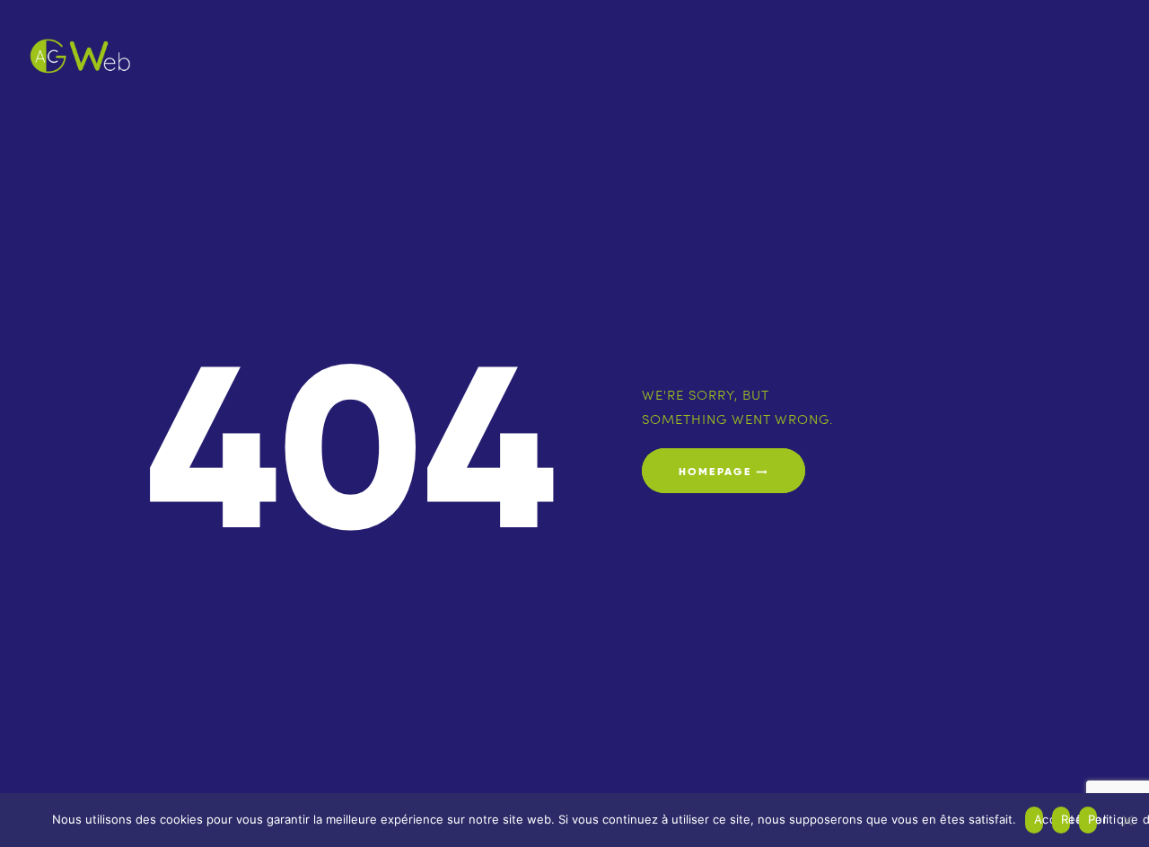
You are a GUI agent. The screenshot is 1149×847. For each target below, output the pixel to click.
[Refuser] (1127, 820)
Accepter (1038, 819)
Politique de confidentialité (1092, 819)
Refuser (1065, 819)
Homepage (715, 471)
